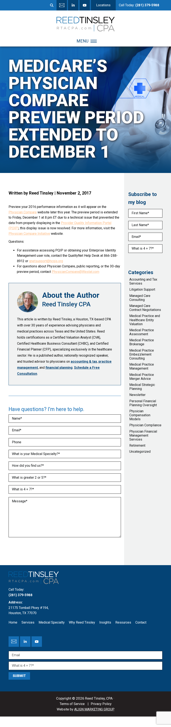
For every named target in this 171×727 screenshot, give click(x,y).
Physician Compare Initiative (29, 234)
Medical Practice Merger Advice (141, 377)
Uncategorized (140, 452)
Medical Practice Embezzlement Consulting (141, 354)
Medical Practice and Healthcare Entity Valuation (144, 320)
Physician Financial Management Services (143, 435)
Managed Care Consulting (139, 298)
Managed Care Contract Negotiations (145, 308)
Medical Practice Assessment (141, 332)
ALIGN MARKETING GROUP (94, 709)
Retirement (137, 445)
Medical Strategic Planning (142, 387)
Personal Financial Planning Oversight (143, 403)
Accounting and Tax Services (143, 281)
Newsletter (137, 395)
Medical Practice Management (141, 366)
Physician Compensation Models (139, 415)
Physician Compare (23, 212)
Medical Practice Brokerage (141, 342)
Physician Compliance (145, 425)
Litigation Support (142, 289)
